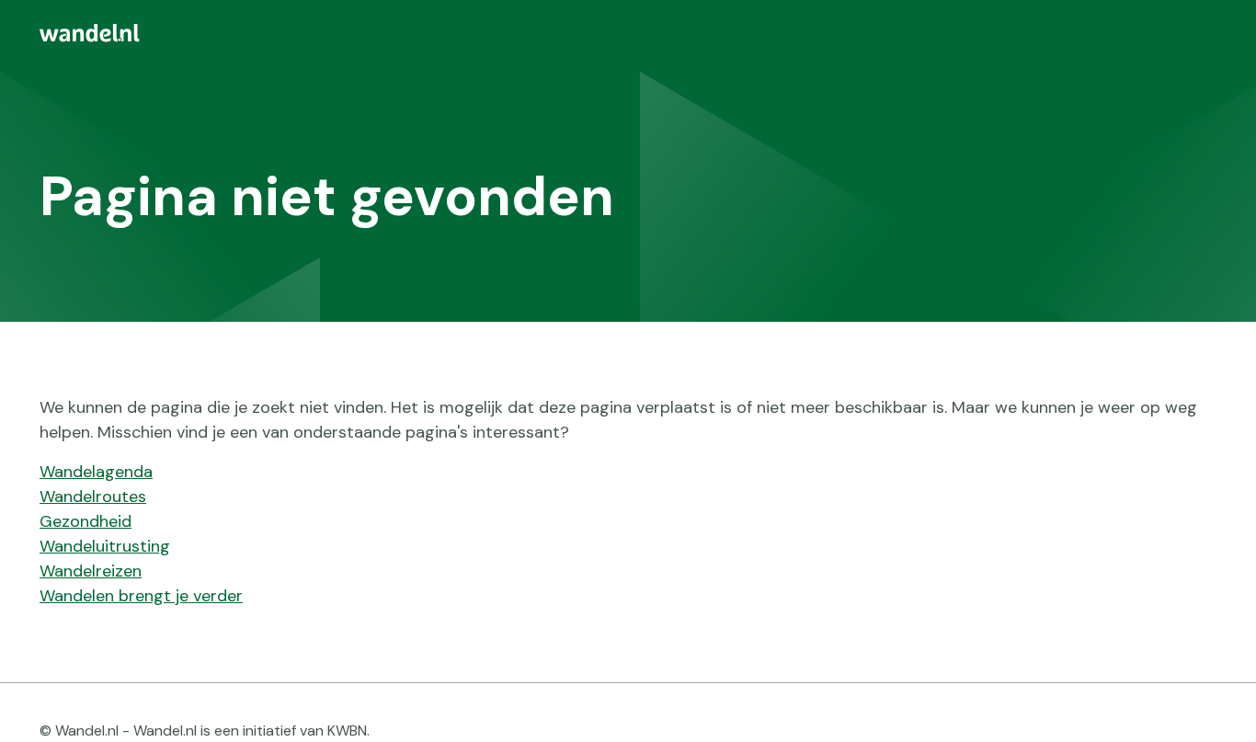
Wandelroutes (93, 496)
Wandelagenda (96, 472)
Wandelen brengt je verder (141, 596)
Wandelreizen (91, 571)
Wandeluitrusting (105, 546)
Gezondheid (85, 521)
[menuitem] (628, 33)
